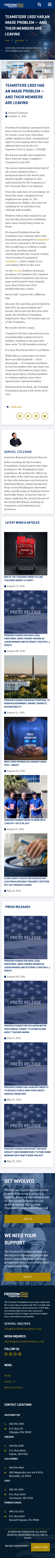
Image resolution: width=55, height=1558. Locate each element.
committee (11, 261)
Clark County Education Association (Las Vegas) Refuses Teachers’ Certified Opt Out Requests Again (26, 881)
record (17, 270)
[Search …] (39, 5)
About (8, 1381)
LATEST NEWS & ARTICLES (22, 523)
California (19, 40)
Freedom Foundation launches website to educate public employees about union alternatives (26, 1090)
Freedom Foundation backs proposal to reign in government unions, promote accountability (27, 703)
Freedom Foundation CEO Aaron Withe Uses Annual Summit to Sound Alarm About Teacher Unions (25, 1029)
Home (7, 40)
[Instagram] (15, 1354)
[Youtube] (19, 1354)
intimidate (43, 239)
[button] (49, 4)
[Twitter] (10, 1354)
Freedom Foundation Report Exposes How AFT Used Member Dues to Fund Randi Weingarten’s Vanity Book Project (27, 1152)
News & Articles (13, 1387)
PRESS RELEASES (17, 907)
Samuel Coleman (18, 452)
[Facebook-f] (6, 1354)
